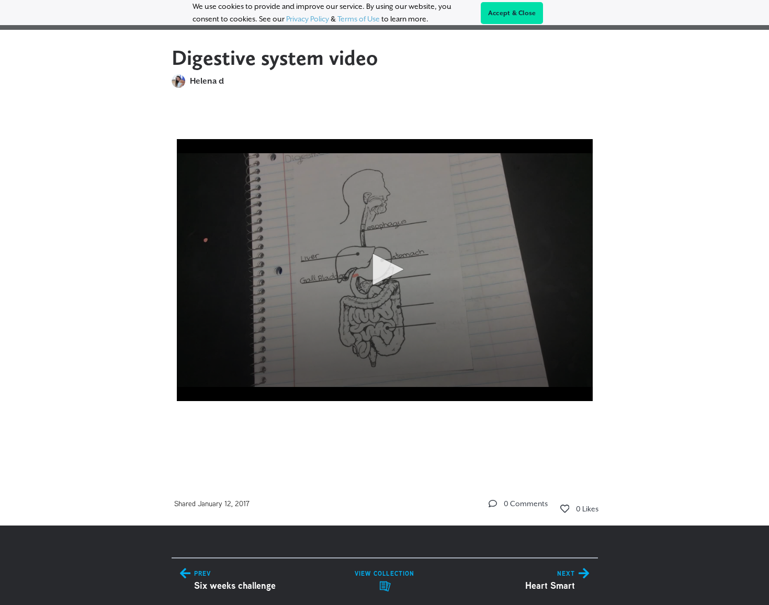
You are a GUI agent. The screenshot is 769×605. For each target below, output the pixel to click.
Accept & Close (512, 13)
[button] (384, 269)
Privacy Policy (307, 19)
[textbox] (384, 281)
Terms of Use (358, 19)
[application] (385, 270)
